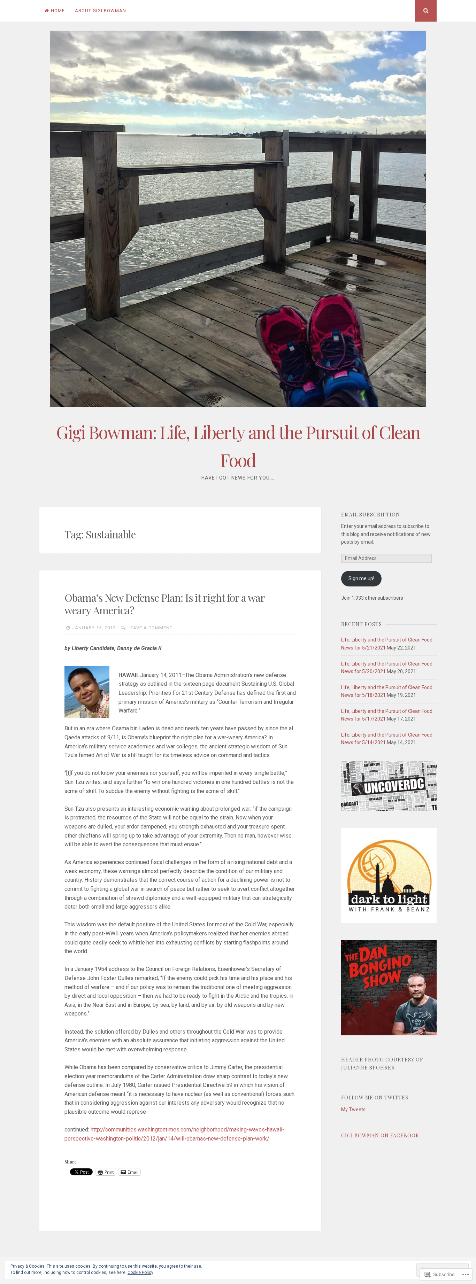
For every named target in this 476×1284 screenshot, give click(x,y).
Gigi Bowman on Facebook (380, 1135)
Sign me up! (361, 578)
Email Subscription (370, 514)
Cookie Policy (140, 1272)
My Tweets (353, 1109)
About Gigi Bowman (100, 10)
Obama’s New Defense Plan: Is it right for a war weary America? (164, 604)
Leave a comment (150, 627)
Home (58, 10)
